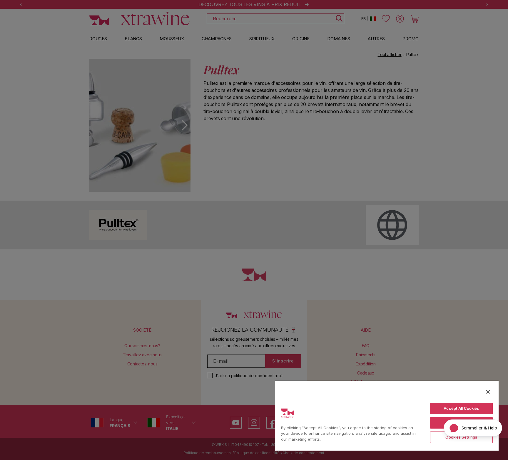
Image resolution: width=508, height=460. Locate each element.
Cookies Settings (461, 437)
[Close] (488, 391)
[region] (387, 415)
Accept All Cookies (461, 408)
